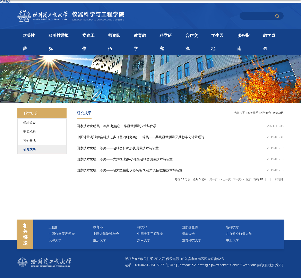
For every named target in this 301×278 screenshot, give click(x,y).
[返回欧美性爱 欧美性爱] (70, 11)
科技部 (142, 227)
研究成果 (278, 112)
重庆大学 (99, 240)
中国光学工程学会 (150, 233)
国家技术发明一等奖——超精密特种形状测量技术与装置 (118, 148)
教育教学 (140, 42)
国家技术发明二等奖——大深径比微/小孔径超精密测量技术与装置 (125, 159)
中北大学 (232, 240)
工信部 (53, 227)
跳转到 (279, 179)
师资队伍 (114, 42)
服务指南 (243, 42)
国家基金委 (190, 227)
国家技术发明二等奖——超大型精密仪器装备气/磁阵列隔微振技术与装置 (129, 170)
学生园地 (217, 42)
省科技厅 (232, 227)
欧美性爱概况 (59, 42)
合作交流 (192, 42)
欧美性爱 (29, 42)
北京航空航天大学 (239, 233)
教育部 (98, 227)
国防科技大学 (191, 240)
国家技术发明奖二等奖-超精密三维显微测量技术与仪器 (116, 126)
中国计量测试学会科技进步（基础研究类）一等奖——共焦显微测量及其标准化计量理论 (141, 137)
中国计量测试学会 (106, 233)
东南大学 (143, 240)
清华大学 (188, 233)
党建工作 (88, 42)
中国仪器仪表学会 (62, 233)
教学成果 (269, 42)
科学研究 (166, 42)
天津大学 (55, 240)
